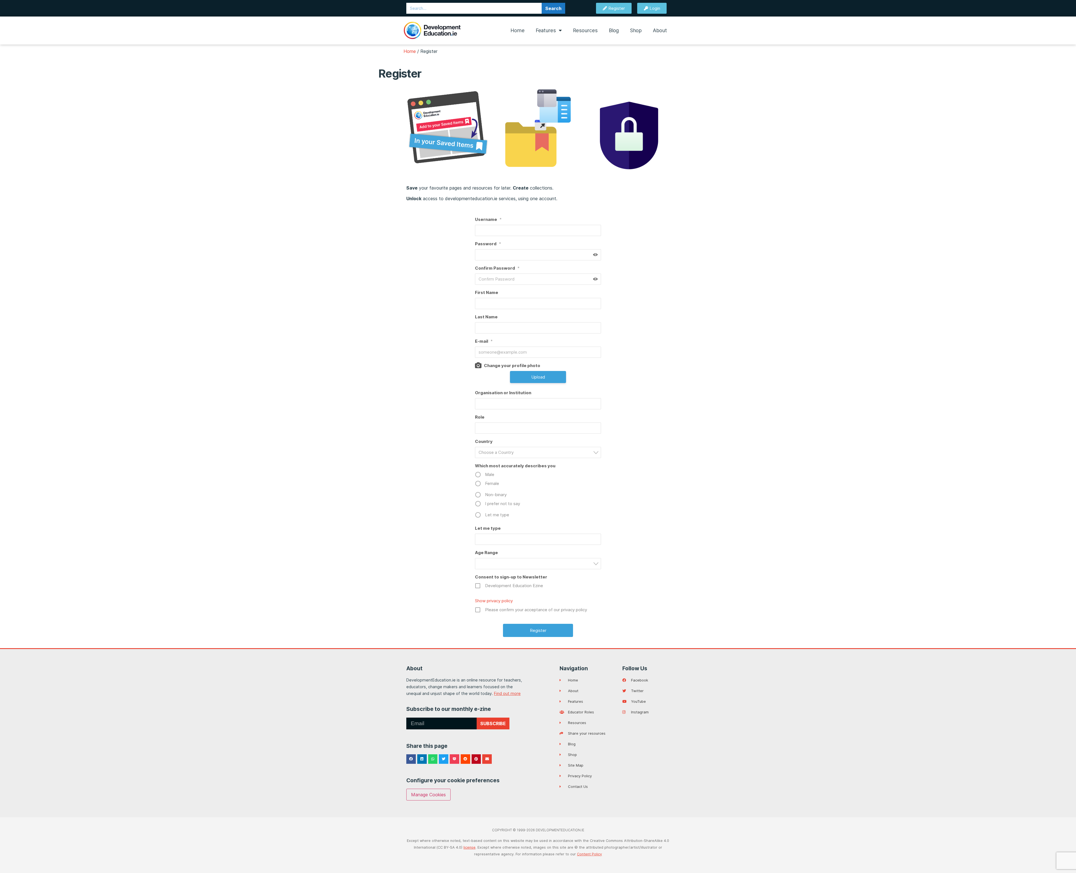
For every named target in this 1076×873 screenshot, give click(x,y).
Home (518, 30)
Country (484, 441)
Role (479, 417)
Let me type (488, 528)
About (660, 30)
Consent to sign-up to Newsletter (511, 577)
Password (488, 243)
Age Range (486, 552)
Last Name (486, 316)
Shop (636, 30)
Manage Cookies (428, 794)
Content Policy (589, 854)
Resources (585, 30)
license (469, 847)
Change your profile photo (512, 365)
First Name (486, 292)
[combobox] (538, 452)
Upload (538, 377)
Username (488, 219)
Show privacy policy (494, 600)
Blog (614, 30)
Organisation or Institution (503, 392)
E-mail (484, 341)
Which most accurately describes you (515, 465)
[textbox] (540, 452)
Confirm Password (497, 268)
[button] (411, 759)
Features (546, 30)
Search (553, 8)
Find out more (507, 693)
